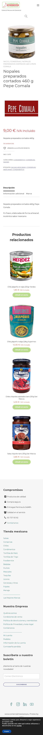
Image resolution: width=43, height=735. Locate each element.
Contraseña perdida (12, 647)
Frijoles (6, 587)
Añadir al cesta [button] (21, 295)
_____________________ (12, 632)
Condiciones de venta (12, 617)
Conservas (15, 62)
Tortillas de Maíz (10, 553)
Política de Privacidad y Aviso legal (18, 624)
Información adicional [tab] (13, 194)
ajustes (19, 726)
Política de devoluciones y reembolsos (20, 621)
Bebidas (6, 564)
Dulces (6, 568)
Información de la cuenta (14, 643)
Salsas (6, 162)
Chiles (5, 546)
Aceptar (6, 731)
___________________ (11, 594)
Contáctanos (12, 523)
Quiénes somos (10, 613)
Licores (6, 579)
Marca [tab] (29, 194)
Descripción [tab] (9, 188)
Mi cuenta (7, 635)
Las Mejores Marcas (11, 598)
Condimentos (19, 160)
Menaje (6, 590)
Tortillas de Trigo (10, 557)
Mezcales (7, 572)
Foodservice (8, 561)
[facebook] (11, 704)
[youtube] (32, 704)
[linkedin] (25, 704)
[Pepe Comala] (21, 109)
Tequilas (7, 575)
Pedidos (6, 639)
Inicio (6, 62)
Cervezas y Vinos (10, 583)
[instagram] (18, 704)
